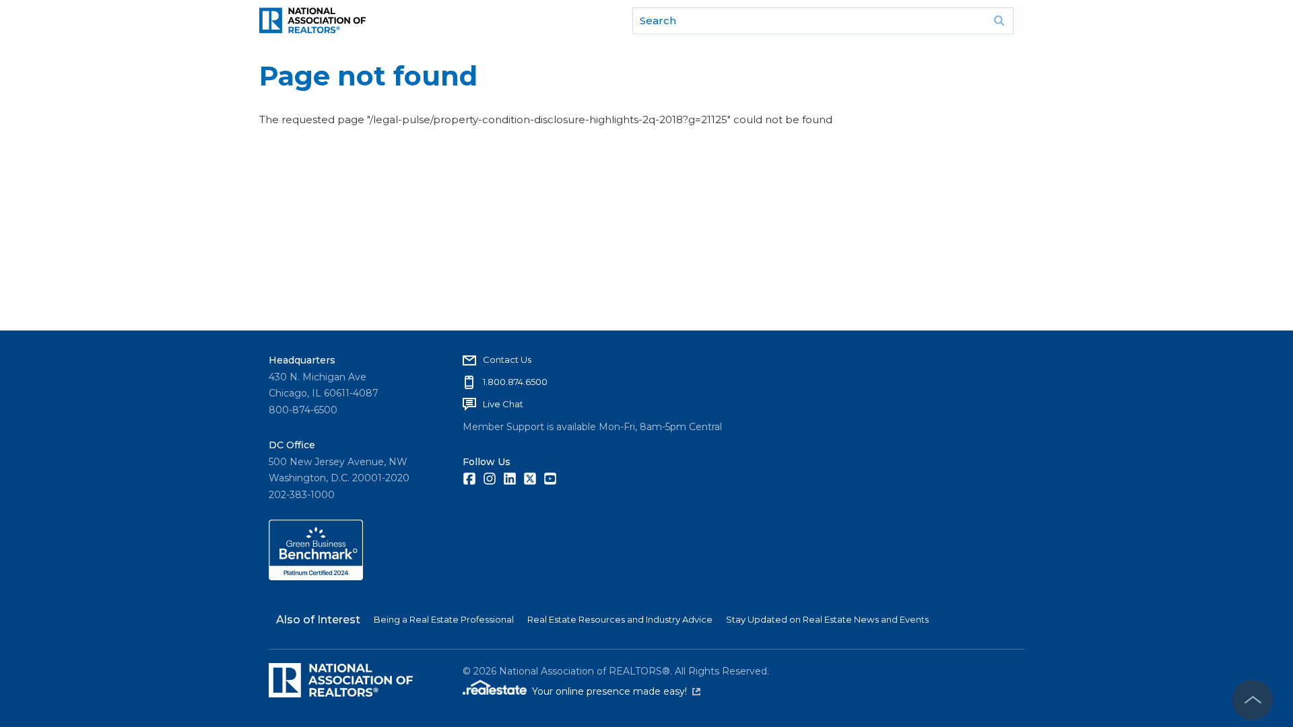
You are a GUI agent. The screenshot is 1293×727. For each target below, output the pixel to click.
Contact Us (507, 359)
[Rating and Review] (316, 577)
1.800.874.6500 (515, 381)
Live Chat (503, 404)
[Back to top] (1252, 700)
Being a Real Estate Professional (444, 619)
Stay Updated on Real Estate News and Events (827, 619)
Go (998, 20)
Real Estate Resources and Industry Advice (619, 619)
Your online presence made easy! (616, 691)
